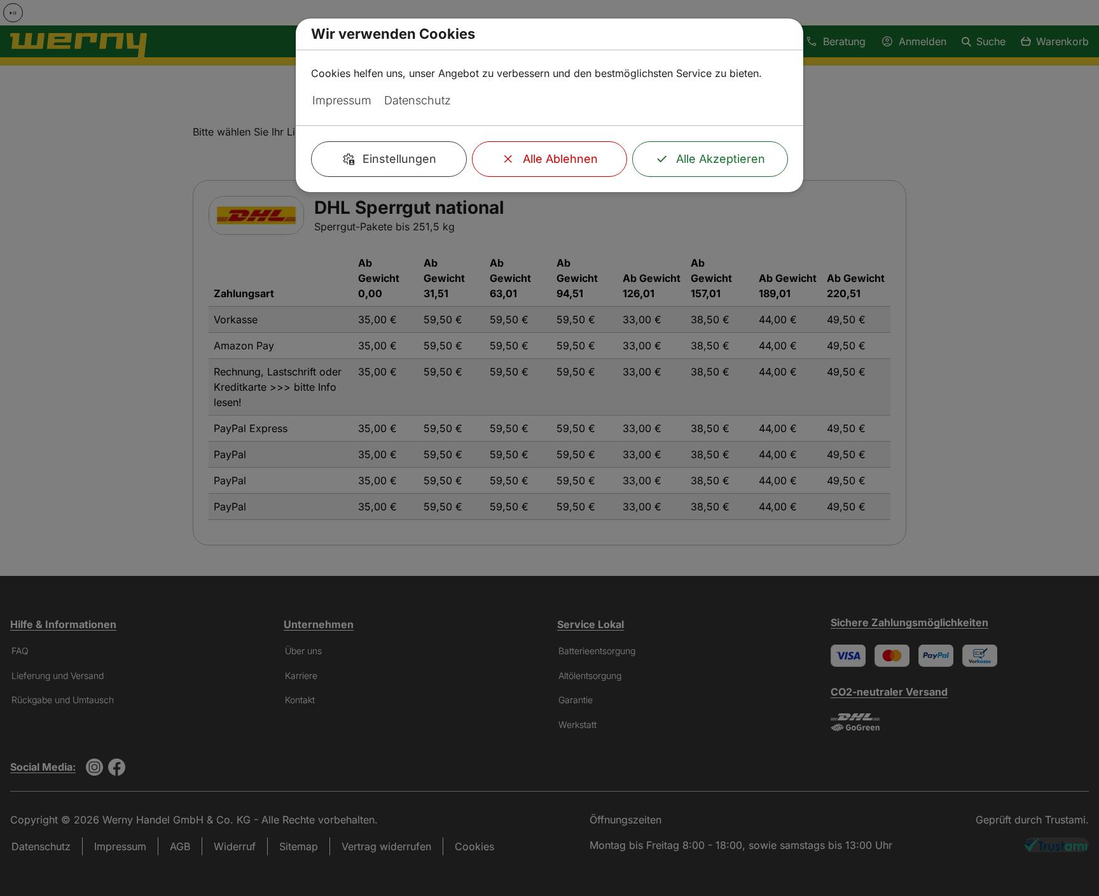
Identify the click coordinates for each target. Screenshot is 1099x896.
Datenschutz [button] (417, 100)
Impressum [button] (341, 100)
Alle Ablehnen (560, 158)
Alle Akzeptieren (720, 158)
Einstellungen (399, 158)
